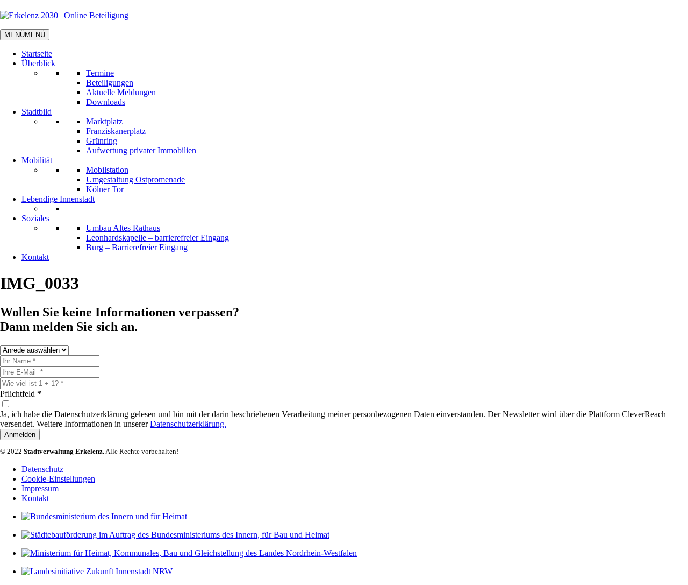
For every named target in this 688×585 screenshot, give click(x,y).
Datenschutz (42, 469)
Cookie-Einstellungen (58, 478)
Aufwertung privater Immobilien (141, 150)
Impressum (40, 488)
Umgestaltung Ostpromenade (135, 179)
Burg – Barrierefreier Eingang (137, 247)
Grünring (101, 140)
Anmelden (19, 435)
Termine (100, 72)
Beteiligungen (109, 82)
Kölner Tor (105, 189)
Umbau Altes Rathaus (123, 227)
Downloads (105, 102)
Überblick (38, 63)
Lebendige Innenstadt (58, 198)
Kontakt (35, 257)
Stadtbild (37, 111)
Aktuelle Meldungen (121, 92)
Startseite (37, 53)
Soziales (35, 218)
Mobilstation (107, 169)
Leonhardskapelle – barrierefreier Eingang (157, 237)
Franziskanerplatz (116, 131)
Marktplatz (104, 121)
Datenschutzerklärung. (188, 423)
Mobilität (37, 160)
